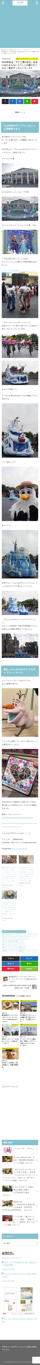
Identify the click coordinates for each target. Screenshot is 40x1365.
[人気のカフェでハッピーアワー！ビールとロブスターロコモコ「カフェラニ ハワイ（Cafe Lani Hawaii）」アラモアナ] (9, 894)
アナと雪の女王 (9, 941)
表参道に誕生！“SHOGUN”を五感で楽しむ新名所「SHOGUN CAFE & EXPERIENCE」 (18, 1206)
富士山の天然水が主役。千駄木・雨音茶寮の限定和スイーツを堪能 (24, 1160)
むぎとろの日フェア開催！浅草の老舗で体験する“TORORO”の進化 (19, 1191)
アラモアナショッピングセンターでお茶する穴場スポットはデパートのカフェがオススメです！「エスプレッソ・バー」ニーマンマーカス (26, 874)
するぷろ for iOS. (18, 849)
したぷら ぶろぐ (19, 1362)
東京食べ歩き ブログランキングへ (12, 1258)
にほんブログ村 (8, 1269)
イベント (20, 941)
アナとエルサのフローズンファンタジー (16, 938)
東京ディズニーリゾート (28, 951)
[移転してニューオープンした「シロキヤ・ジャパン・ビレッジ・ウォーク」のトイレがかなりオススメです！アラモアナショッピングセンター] (9, 859)
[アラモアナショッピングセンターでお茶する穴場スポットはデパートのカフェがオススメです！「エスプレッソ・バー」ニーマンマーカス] (26, 859)
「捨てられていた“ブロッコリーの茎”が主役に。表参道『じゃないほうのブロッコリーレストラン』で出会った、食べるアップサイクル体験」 (18, 1174)
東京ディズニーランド (11, 951)
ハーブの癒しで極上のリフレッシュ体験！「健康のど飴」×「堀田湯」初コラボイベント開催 (19, 1221)
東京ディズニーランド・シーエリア (14, 931)
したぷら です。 (23, 1148)
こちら (25, 833)
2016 (5, 935)
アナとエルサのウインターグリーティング (23, 935)
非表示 (22, 112)
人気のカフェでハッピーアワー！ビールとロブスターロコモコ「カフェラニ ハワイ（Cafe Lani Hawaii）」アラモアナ (9, 909)
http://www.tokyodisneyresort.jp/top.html (17, 818)
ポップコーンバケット (11, 947)
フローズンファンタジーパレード (14, 944)
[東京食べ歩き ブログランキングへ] (8, 1255)
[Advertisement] (20, 27)
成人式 (23, 947)
